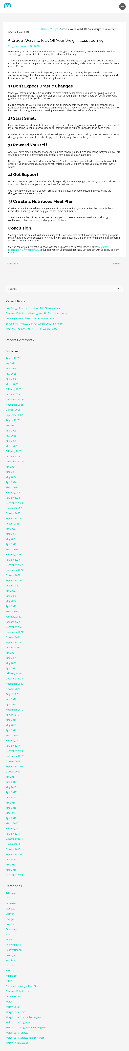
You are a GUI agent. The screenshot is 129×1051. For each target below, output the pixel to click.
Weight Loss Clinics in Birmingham (24, 1017)
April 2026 (11, 378)
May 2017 (11, 787)
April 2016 (11, 818)
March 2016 (12, 823)
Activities (10, 893)
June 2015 (11, 869)
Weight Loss (12, 1006)
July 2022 (10, 590)
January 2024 (13, 497)
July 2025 (10, 425)
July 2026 (10, 363)
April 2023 (11, 544)
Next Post (118, 263)
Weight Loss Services (17, 1032)
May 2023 (11, 539)
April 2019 (11, 730)
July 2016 (10, 802)
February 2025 (13, 451)
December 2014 (14, 875)
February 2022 (13, 616)
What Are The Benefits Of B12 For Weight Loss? (31, 328)
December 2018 (14, 750)
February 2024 (13, 492)
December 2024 (14, 461)
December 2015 (14, 838)
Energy (9, 919)
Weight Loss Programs (18, 1022)
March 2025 (12, 446)
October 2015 (13, 849)
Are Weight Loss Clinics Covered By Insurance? (30, 318)
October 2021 (13, 637)
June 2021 (11, 657)
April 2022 (11, 606)
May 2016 (11, 812)
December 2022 (14, 564)
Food (8, 934)
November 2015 (14, 844)
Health (9, 939)
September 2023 (15, 518)
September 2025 (15, 415)
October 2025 (13, 409)
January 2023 (13, 559)
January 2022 (13, 621)
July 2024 (10, 466)
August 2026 (12, 358)
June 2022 (11, 596)
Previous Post (12, 263)
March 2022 (12, 611)
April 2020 (11, 704)
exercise (10, 924)
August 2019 (12, 714)
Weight (12, 46)
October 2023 (13, 513)
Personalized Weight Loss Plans (23, 986)
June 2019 (11, 719)
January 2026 (13, 394)
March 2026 (12, 384)
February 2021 (13, 673)
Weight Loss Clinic (15, 1012)
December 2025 (14, 399)
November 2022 (14, 570)
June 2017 (11, 782)
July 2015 (10, 864)
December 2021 (14, 626)
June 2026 (11, 368)
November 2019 (14, 709)
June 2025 (11, 430)
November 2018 (14, 756)
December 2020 (14, 678)
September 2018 (15, 766)
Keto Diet (10, 960)
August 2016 (12, 797)
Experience (11, 929)
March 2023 (12, 549)
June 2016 (11, 807)
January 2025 (13, 456)
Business (10, 903)
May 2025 (11, 435)
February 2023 (13, 554)
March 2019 (12, 735)
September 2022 (15, 580)
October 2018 (13, 761)
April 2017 (11, 792)
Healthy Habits (13, 949)
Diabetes (10, 908)
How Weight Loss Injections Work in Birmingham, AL (34, 308)
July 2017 (10, 776)
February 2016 (13, 828)
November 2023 (14, 508)
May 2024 (11, 477)
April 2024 (11, 482)
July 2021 (10, 652)
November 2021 (14, 632)
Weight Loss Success (17, 1042)
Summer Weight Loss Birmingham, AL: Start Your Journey (36, 313)
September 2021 (15, 642)
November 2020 (14, 683)
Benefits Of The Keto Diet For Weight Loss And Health (34, 323)
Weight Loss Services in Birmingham (25, 1037)
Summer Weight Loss (17, 991)
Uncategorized (13, 996)
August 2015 (12, 859)
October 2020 (13, 689)
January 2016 (13, 833)
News (9, 970)
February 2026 (13, 389)
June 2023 (11, 533)
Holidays (10, 955)
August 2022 (12, 585)
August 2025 (12, 420)
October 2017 (13, 771)
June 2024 (11, 471)
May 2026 (11, 373)
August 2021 (12, 647)
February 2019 (13, 740)
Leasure (10, 965)
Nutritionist (11, 975)
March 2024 (12, 487)
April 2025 (11, 440)
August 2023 (12, 523)
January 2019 (13, 745)
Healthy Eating (13, 944)
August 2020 (12, 694)
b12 (8, 898)
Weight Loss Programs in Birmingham (26, 1027)
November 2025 (14, 404)
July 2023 (10, 528)
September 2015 (15, 854)
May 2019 (11, 725)
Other (9, 981)
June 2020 (11, 699)
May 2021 (11, 663)
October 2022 (13, 575)
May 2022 (11, 601)
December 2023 (14, 503)
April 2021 (11, 668)
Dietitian (10, 913)
